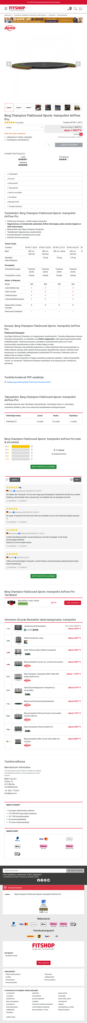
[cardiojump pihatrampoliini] (18, 628)
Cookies (8, 977)
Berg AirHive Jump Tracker (28, 601)
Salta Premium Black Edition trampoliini (40, 650)
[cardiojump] (31, 630)
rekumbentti (62, 1001)
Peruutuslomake (11, 983)
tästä (11, 956)
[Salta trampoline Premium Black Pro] (18, 729)
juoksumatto (62, 993)
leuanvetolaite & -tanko (40, 1010)
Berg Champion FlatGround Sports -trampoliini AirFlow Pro (37, 894)
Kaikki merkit (10, 1017)
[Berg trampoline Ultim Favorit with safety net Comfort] (18, 742)
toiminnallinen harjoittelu (41, 1007)
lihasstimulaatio (63, 1010)
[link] (17, 839)
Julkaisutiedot (49, 977)
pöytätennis (10, 999)
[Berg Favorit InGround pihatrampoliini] (18, 704)
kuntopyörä (10, 1004)
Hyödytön (23, 501)
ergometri (35, 993)
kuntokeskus (36, 996)
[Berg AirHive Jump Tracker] (11, 603)
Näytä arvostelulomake (43, 467)
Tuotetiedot (12, 174)
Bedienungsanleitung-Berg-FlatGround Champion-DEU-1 (29, 382)
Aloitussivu (7, 15)
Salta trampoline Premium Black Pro (38, 727)
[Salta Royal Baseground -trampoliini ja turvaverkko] (18, 691)
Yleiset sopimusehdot (12, 974)
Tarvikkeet (12, 197)
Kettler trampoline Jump (33, 638)
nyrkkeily (35, 1001)
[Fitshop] (17, 9)
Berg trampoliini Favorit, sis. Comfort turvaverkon (43, 662)
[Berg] (10, 28)
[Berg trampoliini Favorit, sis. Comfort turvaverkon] (18, 664)
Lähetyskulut (10, 980)
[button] (9, 107)
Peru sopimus (43, 963)
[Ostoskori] (81, 9)
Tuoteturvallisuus (15, 206)
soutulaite (9, 996)
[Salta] (31, 654)
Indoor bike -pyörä (64, 999)
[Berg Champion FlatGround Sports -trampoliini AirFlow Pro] (9, 894)
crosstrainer (10, 993)
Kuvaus (11, 179)
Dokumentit (13, 183)
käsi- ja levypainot (12, 1001)
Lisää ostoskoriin (68, 145)
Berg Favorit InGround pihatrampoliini (39, 701)
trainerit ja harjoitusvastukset (42, 1004)
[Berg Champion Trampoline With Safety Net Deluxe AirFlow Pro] (18, 677)
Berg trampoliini (62, 15)
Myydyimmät (13, 202)
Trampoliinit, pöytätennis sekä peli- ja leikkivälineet (30, 15)
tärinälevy (9, 1012)
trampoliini (51, 15)
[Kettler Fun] (31, 642)
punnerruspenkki (38, 999)
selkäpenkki (10, 1010)
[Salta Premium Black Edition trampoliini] (18, 652)
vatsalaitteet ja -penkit (66, 1007)
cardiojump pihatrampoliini (35, 626)
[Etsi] (75, 8)
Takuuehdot (13, 188)
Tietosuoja (48, 974)
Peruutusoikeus (49, 980)
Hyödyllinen (12, 501)
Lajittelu (14, 480)
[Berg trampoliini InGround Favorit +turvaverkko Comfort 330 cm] (18, 716)
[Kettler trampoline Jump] (18, 640)
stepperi (61, 1004)
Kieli (76, 480)
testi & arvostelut (15, 192)
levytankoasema (12, 1007)
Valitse (8, 127)
